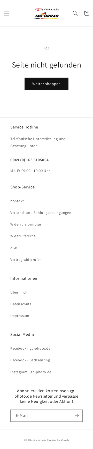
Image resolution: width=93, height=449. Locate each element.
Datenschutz (21, 304)
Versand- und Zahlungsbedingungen (40, 212)
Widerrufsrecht (22, 236)
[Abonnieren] (76, 416)
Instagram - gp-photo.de (30, 372)
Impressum (19, 315)
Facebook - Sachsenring (30, 360)
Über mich (18, 292)
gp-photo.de (40, 439)
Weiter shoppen (46, 83)
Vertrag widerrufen (26, 259)
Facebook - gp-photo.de (30, 348)
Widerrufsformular (25, 224)
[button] (6, 13)
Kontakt (17, 201)
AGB (13, 248)
